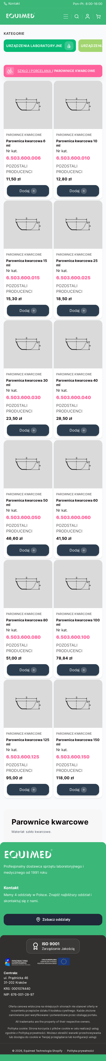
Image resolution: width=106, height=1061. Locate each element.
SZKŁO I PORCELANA (35, 71)
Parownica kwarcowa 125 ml (27, 741)
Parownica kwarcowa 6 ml (25, 143)
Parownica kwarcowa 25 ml (77, 263)
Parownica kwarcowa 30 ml (27, 382)
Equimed (29, 1050)
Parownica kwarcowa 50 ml (27, 502)
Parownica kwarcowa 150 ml (78, 741)
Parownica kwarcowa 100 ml (78, 622)
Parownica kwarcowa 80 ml (27, 622)
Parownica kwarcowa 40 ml (77, 382)
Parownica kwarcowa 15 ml (26, 263)
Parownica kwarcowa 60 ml (77, 502)
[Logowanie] (87, 16)
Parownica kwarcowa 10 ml (76, 143)
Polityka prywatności (80, 1050)
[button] (66, 16)
